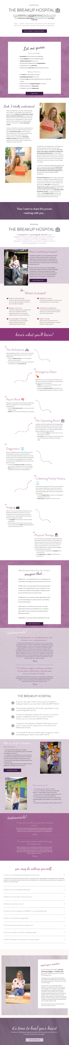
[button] (34, 31)
